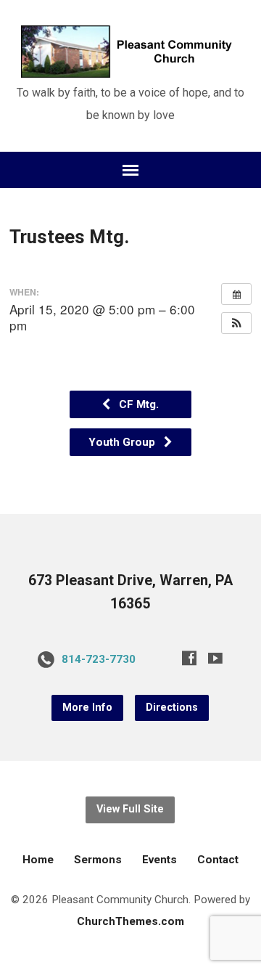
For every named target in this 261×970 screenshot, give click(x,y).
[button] (236, 323)
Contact (218, 859)
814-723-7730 (99, 659)
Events (159, 859)
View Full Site (130, 809)
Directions (172, 707)
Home (38, 859)
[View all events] (236, 294)
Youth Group (123, 442)
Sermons (98, 859)
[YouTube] (215, 658)
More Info (87, 707)
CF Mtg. (137, 404)
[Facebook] (189, 658)
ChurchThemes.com (130, 921)
